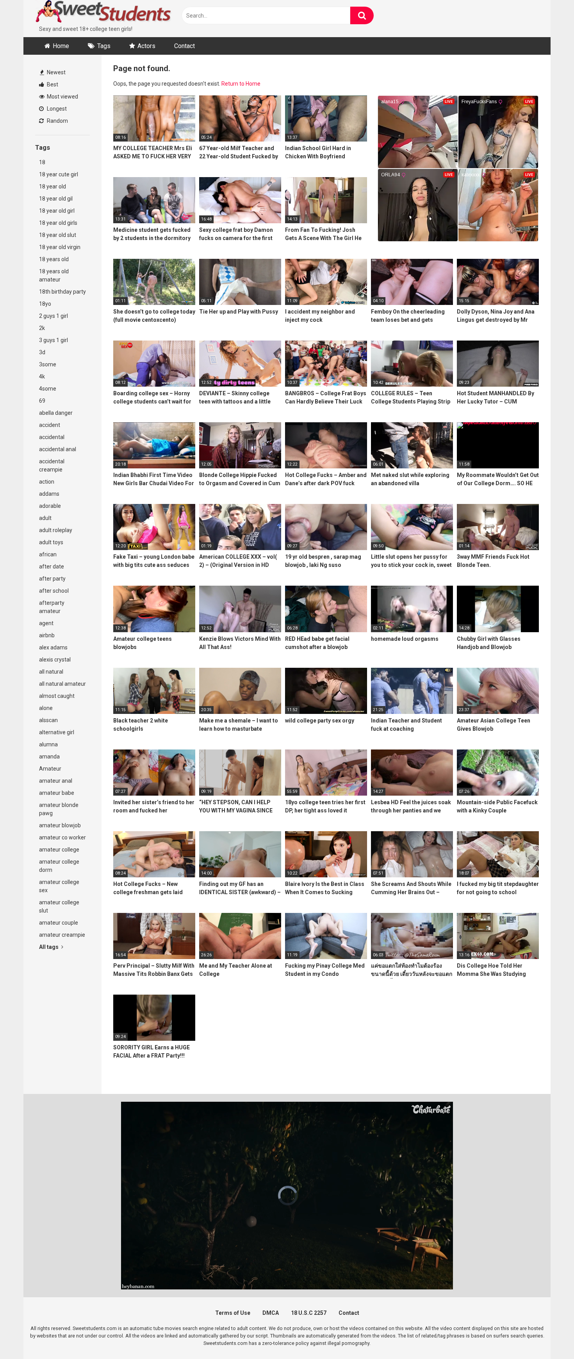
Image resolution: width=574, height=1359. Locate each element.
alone (46, 708)
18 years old (54, 259)
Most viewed (62, 96)
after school (54, 591)
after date (51, 566)
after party (52, 579)
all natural (51, 672)
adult (45, 518)
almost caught (57, 696)
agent (46, 623)
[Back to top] (547, 1335)
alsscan (48, 720)
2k (42, 328)
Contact (184, 46)
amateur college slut (59, 906)
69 (42, 401)
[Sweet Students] (103, 12)
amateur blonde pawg (58, 809)
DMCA (270, 1313)
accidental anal (57, 449)
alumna (48, 744)
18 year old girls (58, 223)
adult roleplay (55, 530)
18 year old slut (57, 235)
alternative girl (56, 732)
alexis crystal (55, 659)
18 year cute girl (58, 174)
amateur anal (55, 781)
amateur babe (56, 793)
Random (57, 121)
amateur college (59, 849)
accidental (51, 437)
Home (61, 46)
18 (42, 162)
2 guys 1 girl (53, 316)
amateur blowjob (60, 825)
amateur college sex (59, 886)
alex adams (53, 647)
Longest (56, 109)
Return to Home (240, 84)
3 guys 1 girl (53, 340)
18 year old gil (56, 198)
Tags (104, 46)
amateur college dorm (59, 866)
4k (42, 376)
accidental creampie (51, 465)
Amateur (50, 769)
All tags (49, 947)
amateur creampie (62, 935)
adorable (50, 506)
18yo (45, 304)
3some (47, 364)
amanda (49, 756)
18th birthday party (62, 292)
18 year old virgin (59, 247)
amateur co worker (62, 837)
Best (52, 84)
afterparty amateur (51, 607)
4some (47, 388)
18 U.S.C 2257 (308, 1313)
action (46, 482)
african (48, 554)
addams (49, 494)
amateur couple (58, 923)
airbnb (47, 635)
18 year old (52, 186)
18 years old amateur (54, 275)
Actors (146, 46)
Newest (56, 72)
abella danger (56, 413)
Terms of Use (232, 1313)
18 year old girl (57, 211)
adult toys (51, 542)
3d (42, 352)
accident (49, 425)
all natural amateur (62, 684)
